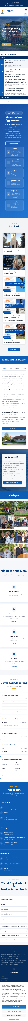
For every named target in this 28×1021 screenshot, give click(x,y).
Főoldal (3, 976)
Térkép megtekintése (12, 482)
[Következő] (24, 34)
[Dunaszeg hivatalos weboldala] (2, 13)
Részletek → (14, 599)
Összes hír (13, 349)
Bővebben (13, 428)
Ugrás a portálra (13, 143)
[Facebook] (14, 969)
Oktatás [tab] (5, 368)
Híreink (6, 44)
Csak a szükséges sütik (14, 1011)
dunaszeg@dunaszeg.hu (10, 819)
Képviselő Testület (6, 980)
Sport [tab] (11, 368)
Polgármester (4, 978)
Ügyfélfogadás (19, 44)
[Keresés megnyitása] (25, 14)
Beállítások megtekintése (14, 1015)
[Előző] (3, 34)
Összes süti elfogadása (14, 1006)
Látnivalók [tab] (17, 368)
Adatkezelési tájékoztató (14, 1019)
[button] (26, 9)
